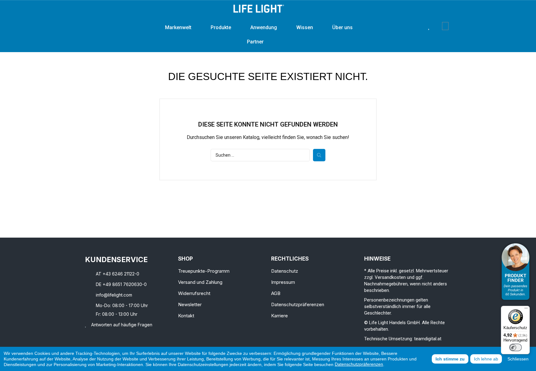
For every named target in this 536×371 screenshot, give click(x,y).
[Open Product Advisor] (515, 271)
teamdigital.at (427, 339)
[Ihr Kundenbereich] (437, 26)
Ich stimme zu (450, 358)
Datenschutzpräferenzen (359, 364)
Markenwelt (178, 27)
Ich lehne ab (486, 358)
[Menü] (526, 309)
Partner (255, 42)
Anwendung (263, 27)
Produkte (221, 27)
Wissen (304, 27)
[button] (419, 26)
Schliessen (518, 358)
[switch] (515, 347)
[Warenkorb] (445, 26)
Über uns (342, 27)
